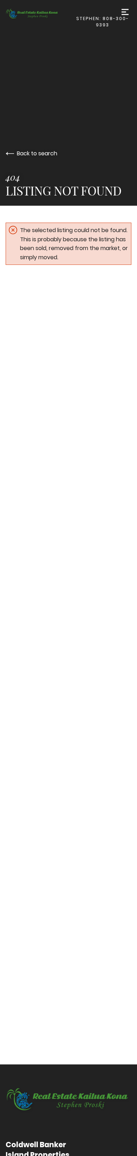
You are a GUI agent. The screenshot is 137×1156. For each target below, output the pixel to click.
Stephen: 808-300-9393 (102, 21)
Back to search (37, 153)
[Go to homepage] (40, 14)
